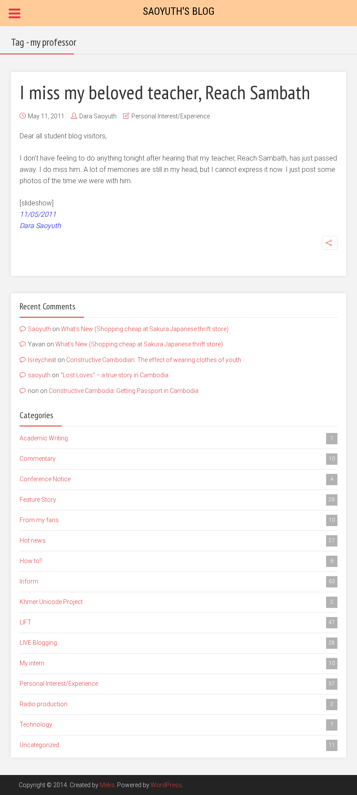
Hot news (177, 540)
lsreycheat (42, 359)
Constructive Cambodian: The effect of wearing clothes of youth (153, 359)
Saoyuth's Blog (179, 11)
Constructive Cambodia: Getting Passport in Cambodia (124, 390)
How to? (176, 560)
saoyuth (39, 375)
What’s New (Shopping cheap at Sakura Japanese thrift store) (145, 328)
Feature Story (177, 499)
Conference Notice (176, 479)
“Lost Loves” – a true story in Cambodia (114, 375)
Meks (107, 785)
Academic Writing (176, 438)
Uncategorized (177, 744)
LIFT (177, 622)
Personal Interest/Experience (170, 116)
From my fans (177, 520)
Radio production (176, 704)
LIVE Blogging (177, 642)
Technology (176, 724)
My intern (177, 663)
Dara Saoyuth (98, 116)
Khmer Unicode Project (176, 601)
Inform (177, 581)
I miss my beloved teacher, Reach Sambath (165, 91)
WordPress (166, 785)
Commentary (177, 458)
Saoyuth (39, 328)
